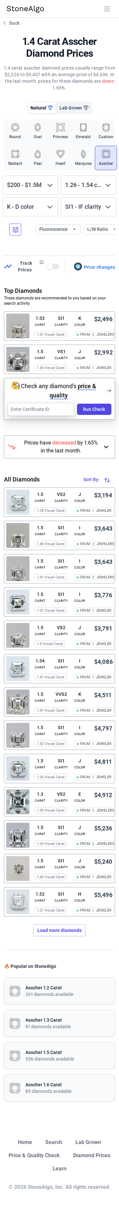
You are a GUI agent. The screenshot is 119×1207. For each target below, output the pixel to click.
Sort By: (91, 479)
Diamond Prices (91, 1155)
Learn (59, 1168)
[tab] (42, 107)
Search (53, 1142)
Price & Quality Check (34, 1155)
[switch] (53, 266)
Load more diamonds (59, 930)
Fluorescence (54, 229)
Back (14, 23)
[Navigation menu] (107, 8)
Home (25, 1142)
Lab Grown (88, 1142)
